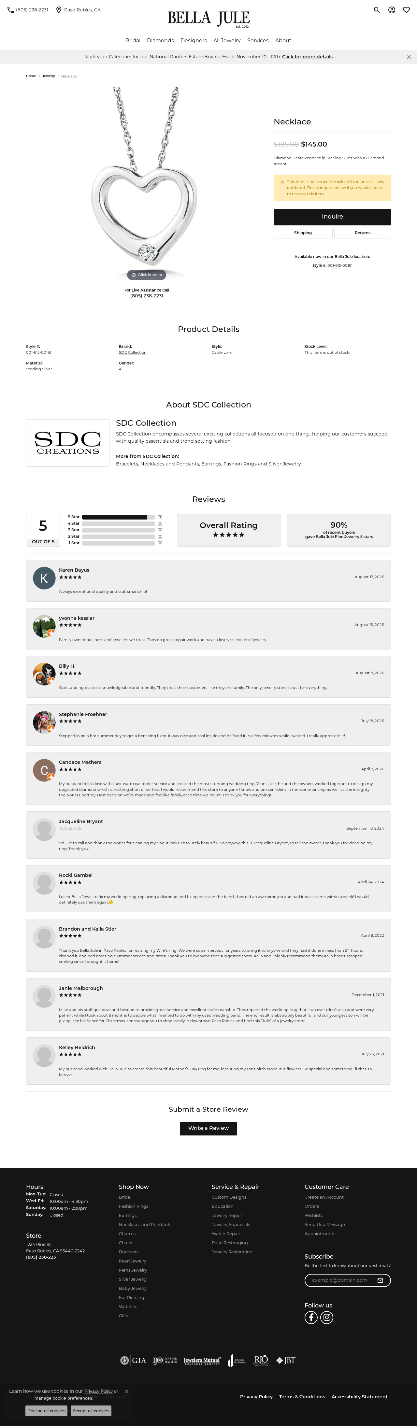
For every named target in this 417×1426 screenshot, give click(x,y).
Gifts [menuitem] (123, 1315)
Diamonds (160, 40)
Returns (362, 233)
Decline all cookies (46, 1410)
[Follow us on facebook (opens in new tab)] (311, 1317)
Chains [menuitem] (126, 1242)
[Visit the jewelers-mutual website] (202, 1360)
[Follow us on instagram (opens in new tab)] (326, 1317)
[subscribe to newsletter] (380, 1280)
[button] (377, 9)
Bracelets (127, 464)
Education (223, 1206)
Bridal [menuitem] (125, 1197)
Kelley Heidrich (77, 1048)
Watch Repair (226, 1233)
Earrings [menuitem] (128, 1215)
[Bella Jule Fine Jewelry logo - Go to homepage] (208, 19)
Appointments (320, 1233)
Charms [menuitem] (127, 1233)
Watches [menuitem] (128, 1306)
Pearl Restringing (230, 1242)
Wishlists (314, 1215)
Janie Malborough (81, 988)
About (283, 40)
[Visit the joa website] (237, 1360)
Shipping (303, 233)
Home (31, 76)
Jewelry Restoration (232, 1251)
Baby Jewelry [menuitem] (133, 1288)
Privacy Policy (256, 1397)
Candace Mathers (80, 762)
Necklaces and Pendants (169, 464)
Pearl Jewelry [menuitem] (132, 1260)
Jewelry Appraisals (231, 1224)
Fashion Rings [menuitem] (133, 1206)
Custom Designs (229, 1197)
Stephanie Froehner (83, 714)
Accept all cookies (91, 1410)
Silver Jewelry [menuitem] (133, 1279)
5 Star (73, 517)
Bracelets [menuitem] (128, 1251)
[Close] (409, 57)
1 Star (74, 543)
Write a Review (208, 1128)
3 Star (73, 530)
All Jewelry (227, 40)
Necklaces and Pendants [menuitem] (145, 1224)
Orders (312, 1206)
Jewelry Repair (227, 1215)
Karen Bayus (74, 570)
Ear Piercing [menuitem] (131, 1297)
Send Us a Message (325, 1224)
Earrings (211, 464)
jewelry (48, 76)
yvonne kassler (76, 618)
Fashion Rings (240, 464)
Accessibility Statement (360, 1397)
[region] (146, 185)
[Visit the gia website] (133, 1360)
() (160, 517)
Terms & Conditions (302, 1397)
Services (258, 40)
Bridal (132, 40)
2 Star (73, 537)
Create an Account (324, 1197)
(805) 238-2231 (146, 296)
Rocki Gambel (76, 875)
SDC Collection (133, 352)
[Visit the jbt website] (286, 1360)
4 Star (73, 524)
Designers (193, 40)
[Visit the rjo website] (261, 1360)
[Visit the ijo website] (165, 1360)
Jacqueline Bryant (81, 822)
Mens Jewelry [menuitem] (133, 1270)
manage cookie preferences (63, 1398)
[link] (27, 9)
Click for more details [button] (307, 57)
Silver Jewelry (284, 464)
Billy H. (67, 666)
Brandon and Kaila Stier (87, 929)
